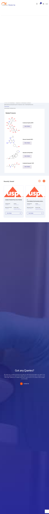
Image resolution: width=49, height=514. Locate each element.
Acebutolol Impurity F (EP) (28, 163)
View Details (27, 126)
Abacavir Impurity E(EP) (28, 139)
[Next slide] (44, 181)
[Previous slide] (39, 181)
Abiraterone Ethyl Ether (28, 152)
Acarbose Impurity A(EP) (28, 122)
